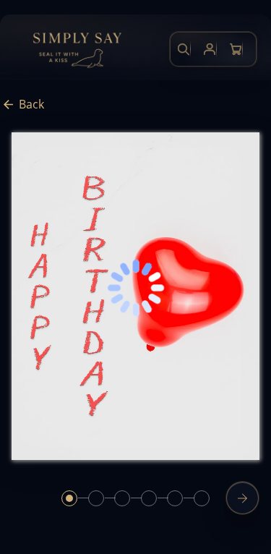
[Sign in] (209, 49)
